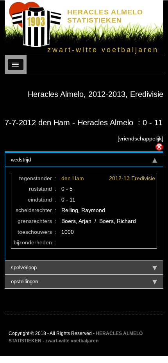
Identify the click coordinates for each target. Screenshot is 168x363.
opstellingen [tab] (24, 281)
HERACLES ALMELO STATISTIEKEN (105, 16)
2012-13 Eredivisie (132, 178)
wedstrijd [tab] (21, 160)
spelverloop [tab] (24, 267)
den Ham (72, 178)
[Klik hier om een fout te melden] (159, 147)
